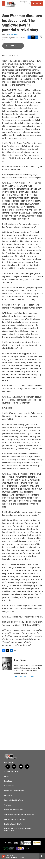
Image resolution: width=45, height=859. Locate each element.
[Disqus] (22, 719)
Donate (38, 3)
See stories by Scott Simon (25, 676)
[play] (3, 856)
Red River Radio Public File (13, 824)
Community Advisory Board (13, 810)
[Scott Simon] (7, 663)
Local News (8, 781)
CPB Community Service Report (15, 819)
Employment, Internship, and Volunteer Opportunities (17, 829)
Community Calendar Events (14, 791)
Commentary (9, 786)
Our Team (7, 805)
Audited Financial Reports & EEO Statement (19, 814)
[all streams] (42, 856)
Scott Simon (13, 34)
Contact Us (8, 795)
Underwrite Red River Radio (13, 800)
